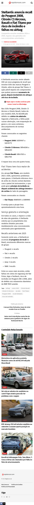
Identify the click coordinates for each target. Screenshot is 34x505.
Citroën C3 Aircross (8, 291)
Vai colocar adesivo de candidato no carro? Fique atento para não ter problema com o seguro (14, 393)
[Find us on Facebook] (1, 497)
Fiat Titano (25, 291)
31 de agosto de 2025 (9, 44)
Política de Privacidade (8, 486)
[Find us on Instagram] (9, 497)
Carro (4, 354)
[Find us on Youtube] (6, 497)
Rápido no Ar (8, 479)
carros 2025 (15, 288)
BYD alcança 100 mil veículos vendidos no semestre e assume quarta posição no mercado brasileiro (16, 426)
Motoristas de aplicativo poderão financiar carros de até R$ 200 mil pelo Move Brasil (15, 360)
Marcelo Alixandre (10, 42)
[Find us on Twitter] (4, 497)
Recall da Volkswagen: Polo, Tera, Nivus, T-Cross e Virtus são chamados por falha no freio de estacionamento (16, 459)
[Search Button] (32, 3)
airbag (8, 288)
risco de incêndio (7, 296)
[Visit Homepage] (17, 3)
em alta (18, 291)
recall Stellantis (17, 294)
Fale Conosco (5, 484)
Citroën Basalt (25, 288)
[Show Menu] (2, 3)
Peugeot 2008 (6, 294)
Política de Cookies (16, 484)
